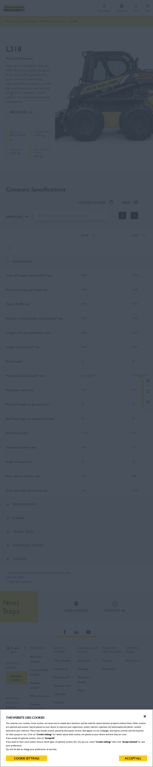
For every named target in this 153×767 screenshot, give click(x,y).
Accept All (133, 758)
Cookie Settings (26, 758)
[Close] (145, 716)
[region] (76, 738)
